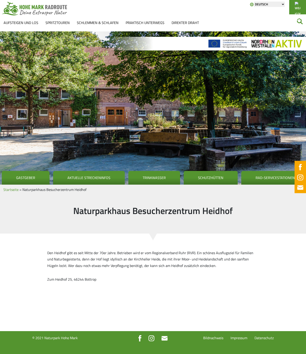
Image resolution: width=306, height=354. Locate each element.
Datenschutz (264, 338)
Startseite (11, 189)
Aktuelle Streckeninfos (88, 177)
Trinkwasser (154, 177)
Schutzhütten (210, 177)
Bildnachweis (213, 338)
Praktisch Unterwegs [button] (145, 22)
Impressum (239, 338)
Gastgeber (25, 177)
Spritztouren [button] (57, 22)
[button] (10, 344)
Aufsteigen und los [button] (21, 22)
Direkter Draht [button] (185, 22)
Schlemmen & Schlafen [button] (98, 22)
